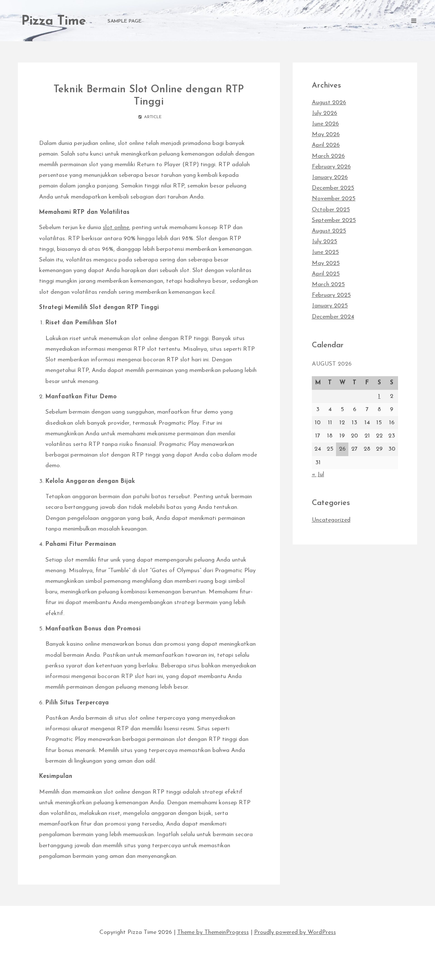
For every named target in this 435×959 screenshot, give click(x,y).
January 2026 (330, 177)
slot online (116, 227)
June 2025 (325, 252)
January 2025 (330, 306)
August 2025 (329, 231)
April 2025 (326, 274)
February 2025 (331, 295)
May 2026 (326, 134)
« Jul (318, 474)
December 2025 (333, 188)
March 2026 (328, 156)
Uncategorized (331, 520)
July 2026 (324, 113)
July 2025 (324, 241)
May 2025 (326, 263)
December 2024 (333, 317)
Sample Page (124, 21)
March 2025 (328, 284)
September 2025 (334, 220)
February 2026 (331, 167)
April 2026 (326, 145)
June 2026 (325, 124)
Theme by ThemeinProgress (213, 932)
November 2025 (334, 199)
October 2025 (331, 210)
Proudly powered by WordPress (295, 932)
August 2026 (329, 102)
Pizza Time (53, 21)
